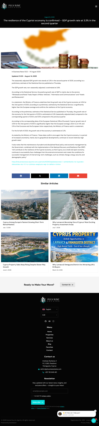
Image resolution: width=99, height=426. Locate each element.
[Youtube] (49, 321)
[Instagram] (53, 321)
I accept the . (42, 396)
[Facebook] (46, 321)
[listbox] (49, 315)
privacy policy (46, 396)
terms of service (41, 408)
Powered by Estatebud (8, 423)
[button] (96, 7)
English (48, 309)
